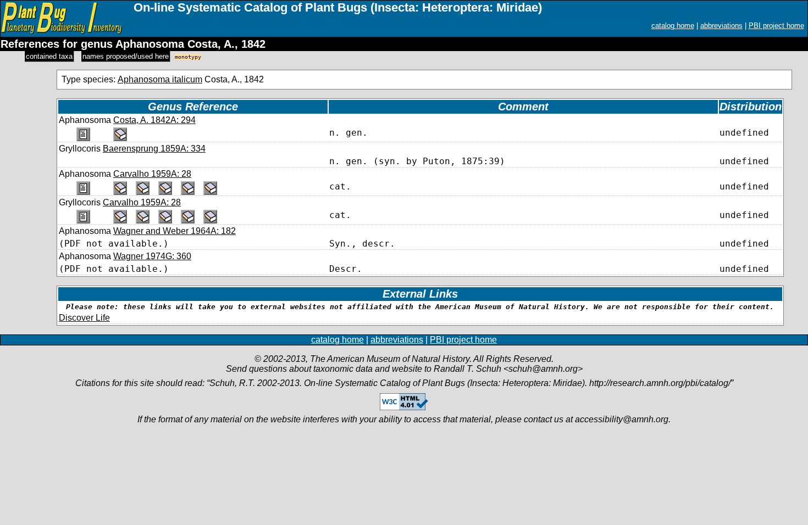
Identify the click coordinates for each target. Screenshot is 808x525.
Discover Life (84, 317)
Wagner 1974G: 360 (152, 256)
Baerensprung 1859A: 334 (154, 148)
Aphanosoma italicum (160, 79)
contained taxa (49, 56)
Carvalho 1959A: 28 (152, 173)
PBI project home (776, 25)
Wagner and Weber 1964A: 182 (174, 231)
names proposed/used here (125, 56)
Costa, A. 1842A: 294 (154, 120)
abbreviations (721, 25)
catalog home (672, 25)
